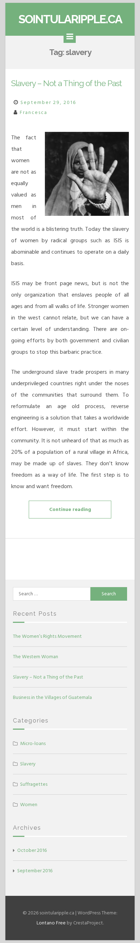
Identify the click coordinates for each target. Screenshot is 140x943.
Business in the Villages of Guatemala (52, 697)
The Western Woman (35, 656)
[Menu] (70, 37)
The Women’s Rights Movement (47, 636)
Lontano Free (51, 923)
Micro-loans (33, 743)
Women (28, 804)
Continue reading (80, 511)
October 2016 (32, 850)
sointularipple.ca (70, 19)
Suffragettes (33, 784)
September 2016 (34, 871)
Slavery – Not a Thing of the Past (66, 83)
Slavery (28, 764)
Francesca (33, 112)
